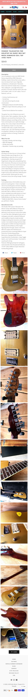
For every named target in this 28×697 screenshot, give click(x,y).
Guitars (9, 11)
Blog (15, 11)
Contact (21, 11)
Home (2, 11)
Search (14, 668)
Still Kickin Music (12, 684)
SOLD (14, 70)
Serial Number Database (14, 664)
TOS (14, 675)
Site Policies (14, 670)
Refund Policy (14, 673)
